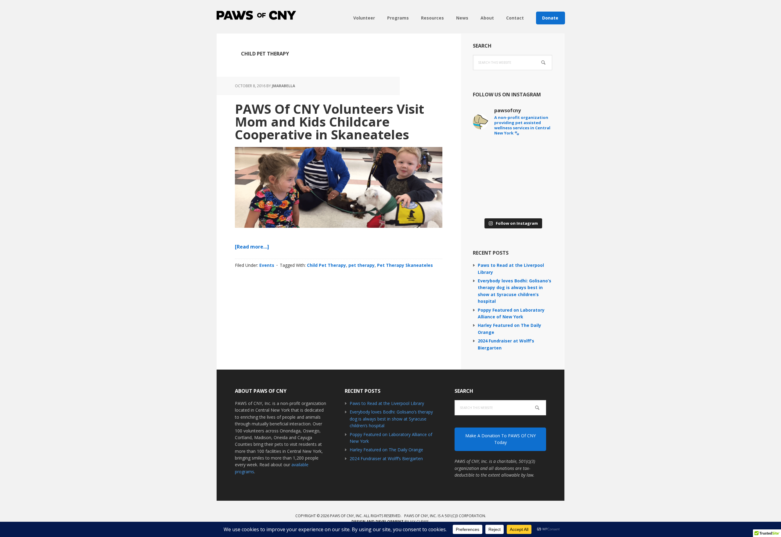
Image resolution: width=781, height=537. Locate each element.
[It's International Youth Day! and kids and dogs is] (533, 153)
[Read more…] (252, 246)
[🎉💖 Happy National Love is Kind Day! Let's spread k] (492, 202)
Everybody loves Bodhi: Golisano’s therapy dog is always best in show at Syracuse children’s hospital (391, 418)
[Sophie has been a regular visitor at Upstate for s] (492, 178)
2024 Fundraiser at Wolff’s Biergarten (386, 458)
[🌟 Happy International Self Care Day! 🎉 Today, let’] (533, 202)
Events (266, 265)
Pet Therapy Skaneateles (405, 265)
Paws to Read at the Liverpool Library (387, 403)
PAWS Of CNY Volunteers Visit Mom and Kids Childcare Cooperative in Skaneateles (329, 121)
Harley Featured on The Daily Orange (386, 450)
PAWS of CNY (256, 15)
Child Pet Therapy (326, 265)
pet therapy (361, 265)
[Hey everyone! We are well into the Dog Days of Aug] (492, 153)
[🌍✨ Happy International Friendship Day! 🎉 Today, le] (533, 178)
